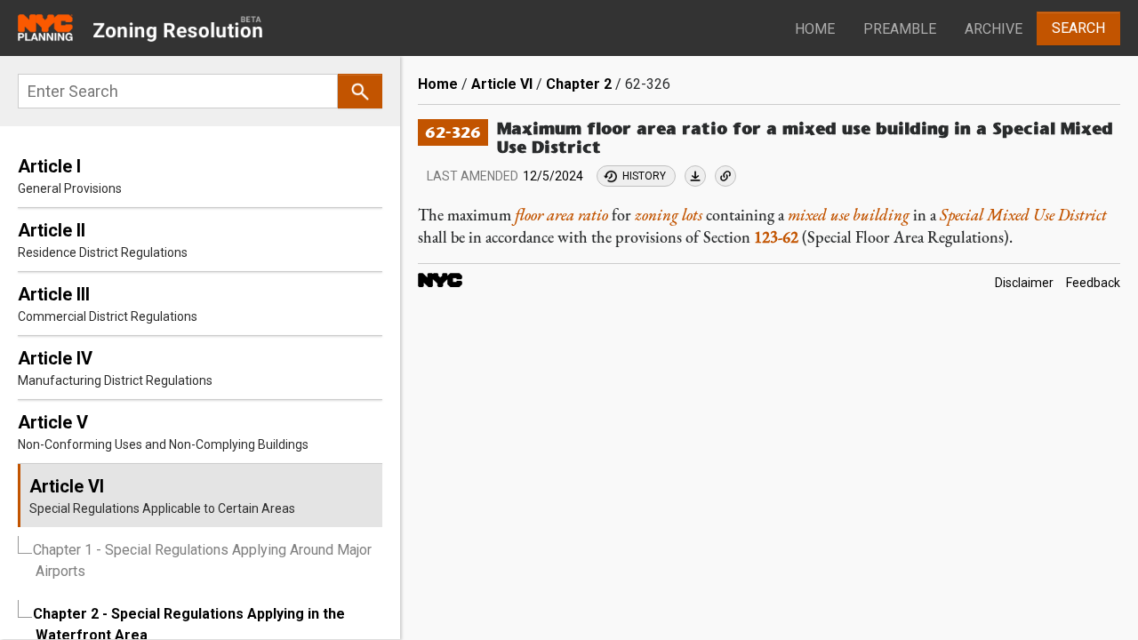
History (644, 176)
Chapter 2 (579, 84)
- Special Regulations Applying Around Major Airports (202, 560)
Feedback (1093, 283)
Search (1078, 28)
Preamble (899, 28)
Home (815, 28)
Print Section (695, 176)
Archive (993, 28)
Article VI (502, 84)
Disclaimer (1024, 283)
